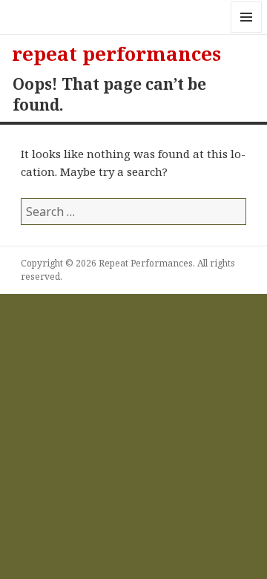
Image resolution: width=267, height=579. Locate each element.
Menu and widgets (246, 32)
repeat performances (116, 53)
